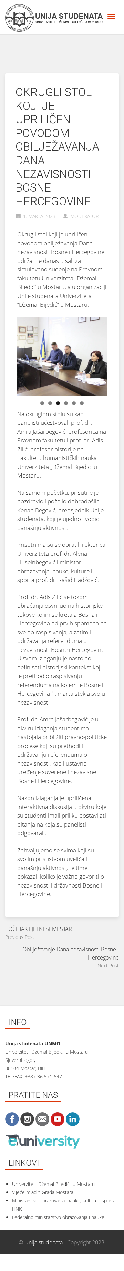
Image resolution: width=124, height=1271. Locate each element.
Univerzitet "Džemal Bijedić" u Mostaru (53, 1184)
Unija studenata (43, 1242)
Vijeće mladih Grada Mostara (42, 1192)
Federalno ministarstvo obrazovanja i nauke (58, 1217)
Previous (26, 355)
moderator (84, 216)
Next (98, 355)
